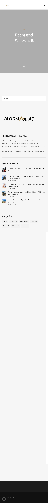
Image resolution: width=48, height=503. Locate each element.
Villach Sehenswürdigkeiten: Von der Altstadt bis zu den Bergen (26, 201)
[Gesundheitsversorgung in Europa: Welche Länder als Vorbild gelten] (4, 185)
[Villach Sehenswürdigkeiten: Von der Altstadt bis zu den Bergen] (4, 201)
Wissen (25, 226)
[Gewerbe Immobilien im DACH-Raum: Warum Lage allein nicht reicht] (4, 177)
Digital (5, 221)
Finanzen (14, 221)
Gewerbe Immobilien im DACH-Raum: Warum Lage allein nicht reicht (26, 177)
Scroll (24, 67)
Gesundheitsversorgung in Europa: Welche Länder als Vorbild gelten (26, 185)
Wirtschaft (15, 226)
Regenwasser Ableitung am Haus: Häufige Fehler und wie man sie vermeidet (26, 193)
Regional (6, 226)
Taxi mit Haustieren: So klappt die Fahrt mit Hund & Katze (26, 169)
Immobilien (24, 221)
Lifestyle (34, 221)
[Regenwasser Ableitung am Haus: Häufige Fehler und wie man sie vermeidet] (4, 193)
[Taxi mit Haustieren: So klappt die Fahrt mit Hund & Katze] (4, 169)
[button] (4, 499)
